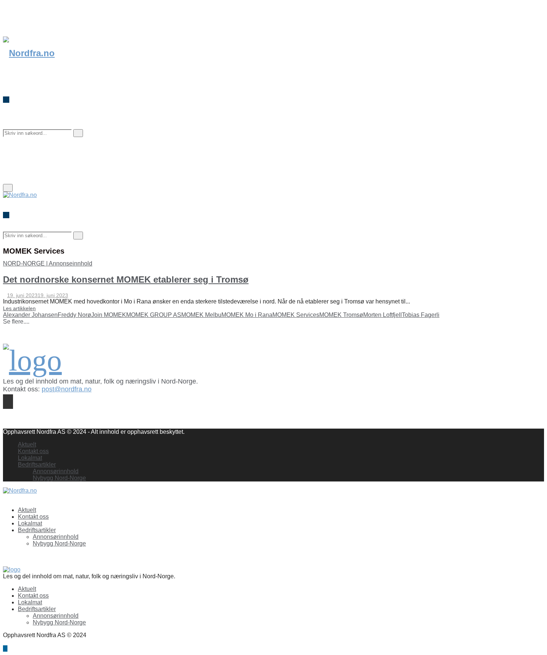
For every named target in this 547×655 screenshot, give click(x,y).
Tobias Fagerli (420, 315)
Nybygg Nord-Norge (59, 478)
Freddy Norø (74, 315)
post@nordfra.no (67, 389)
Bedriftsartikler (37, 464)
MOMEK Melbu (201, 315)
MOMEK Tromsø (341, 315)
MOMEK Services (295, 315)
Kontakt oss (33, 451)
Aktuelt (27, 444)
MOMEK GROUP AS (153, 315)
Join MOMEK (108, 315)
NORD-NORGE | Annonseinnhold (47, 263)
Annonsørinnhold (56, 471)
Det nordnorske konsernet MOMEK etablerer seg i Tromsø (126, 279)
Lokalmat (30, 458)
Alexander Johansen (30, 315)
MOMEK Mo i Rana (246, 315)
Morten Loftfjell (382, 315)
